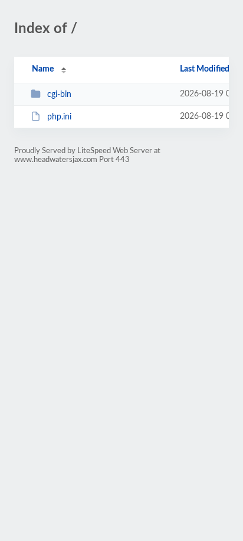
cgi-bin (59, 94)
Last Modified (204, 69)
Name (43, 69)
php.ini (59, 117)
